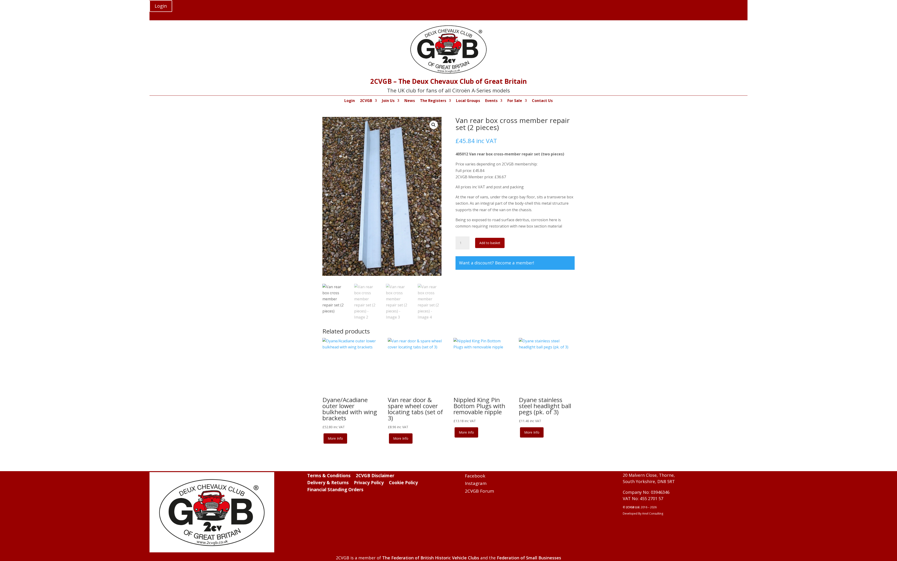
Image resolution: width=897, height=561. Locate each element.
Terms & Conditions (329, 476)
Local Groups (468, 101)
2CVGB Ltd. (633, 507)
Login (161, 6)
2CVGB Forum (479, 491)
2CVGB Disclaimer (375, 476)
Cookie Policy (403, 483)
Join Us (388, 101)
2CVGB (366, 101)
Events (491, 101)
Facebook (475, 476)
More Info (335, 438)
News (409, 101)
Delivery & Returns (328, 483)
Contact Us (542, 101)
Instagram (476, 483)
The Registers (433, 101)
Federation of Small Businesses (529, 558)
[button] (433, 125)
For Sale (514, 101)
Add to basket (489, 243)
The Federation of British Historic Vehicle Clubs (430, 558)
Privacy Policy (369, 483)
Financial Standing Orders (335, 490)
